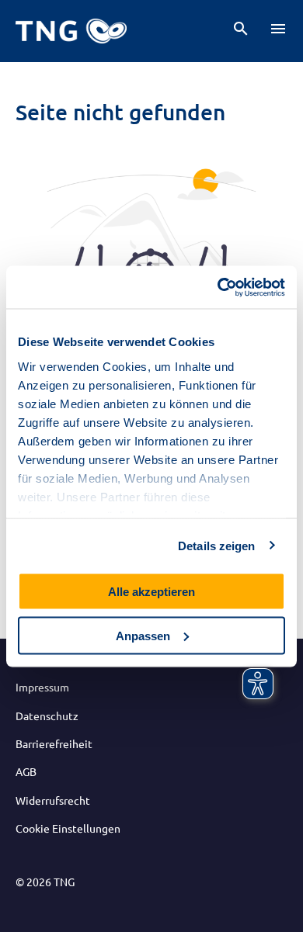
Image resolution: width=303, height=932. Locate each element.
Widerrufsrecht (53, 800)
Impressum (42, 687)
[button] (241, 29)
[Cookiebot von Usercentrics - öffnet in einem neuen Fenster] (218, 287)
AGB (26, 771)
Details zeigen (216, 545)
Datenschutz (47, 715)
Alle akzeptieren (151, 591)
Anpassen (143, 635)
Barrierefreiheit (54, 743)
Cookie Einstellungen (68, 828)
